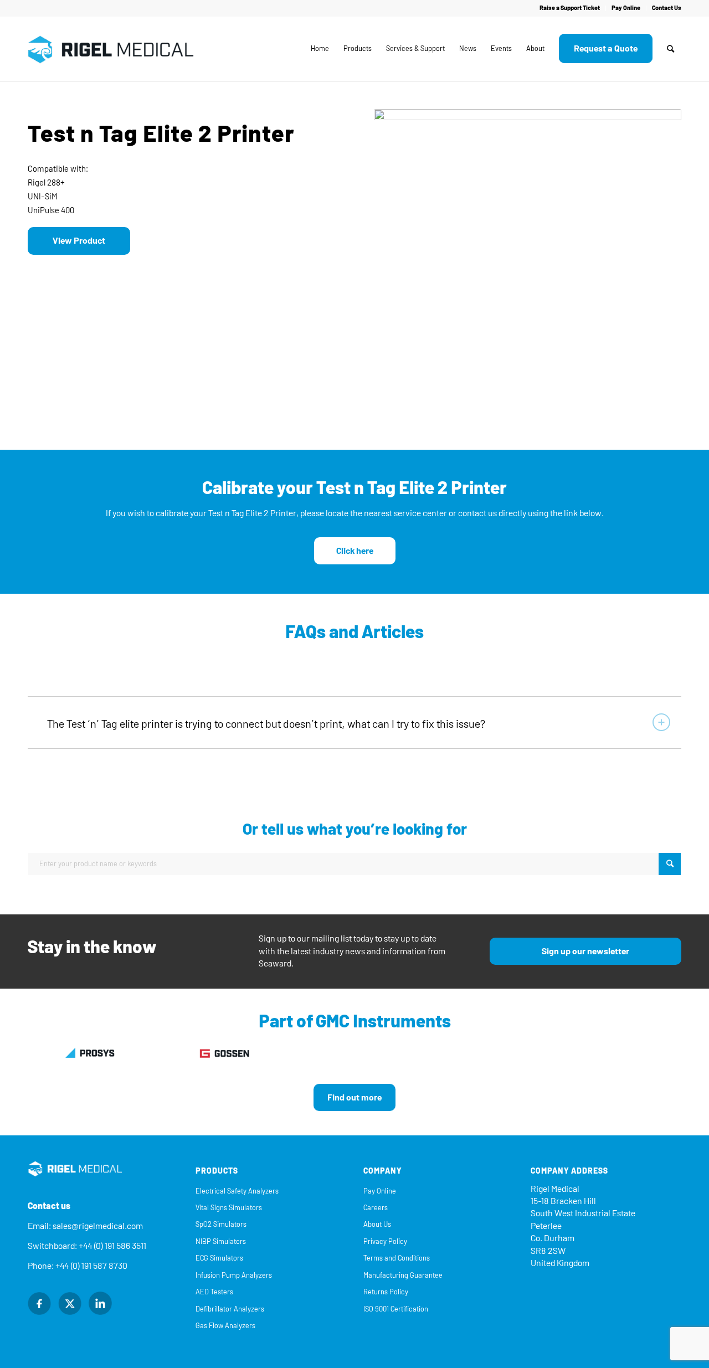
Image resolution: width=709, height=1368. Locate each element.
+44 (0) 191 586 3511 (112, 1246)
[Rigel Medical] (111, 48)
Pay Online (626, 8)
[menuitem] (570, 8)
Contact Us (666, 8)
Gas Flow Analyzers (225, 1325)
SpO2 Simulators (221, 1224)
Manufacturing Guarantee (403, 1275)
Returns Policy (385, 1292)
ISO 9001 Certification (395, 1309)
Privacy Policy (385, 1241)
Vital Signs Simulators (229, 1208)
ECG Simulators (219, 1258)
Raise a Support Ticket (570, 8)
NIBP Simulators (221, 1241)
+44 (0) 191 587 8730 (91, 1266)
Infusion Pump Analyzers (234, 1275)
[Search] (670, 48)
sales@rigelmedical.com (98, 1226)
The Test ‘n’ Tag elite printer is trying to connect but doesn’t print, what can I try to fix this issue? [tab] (266, 724)
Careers (375, 1208)
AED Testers (214, 1292)
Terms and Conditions (396, 1258)
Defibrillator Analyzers (230, 1309)
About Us (377, 1224)
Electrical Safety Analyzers (237, 1191)
